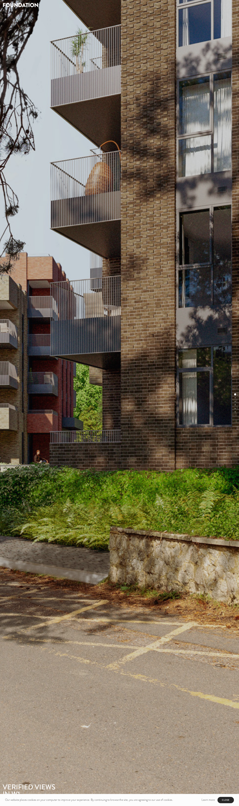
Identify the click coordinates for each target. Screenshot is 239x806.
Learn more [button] (208, 800)
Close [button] (226, 800)
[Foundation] (60, 5)
